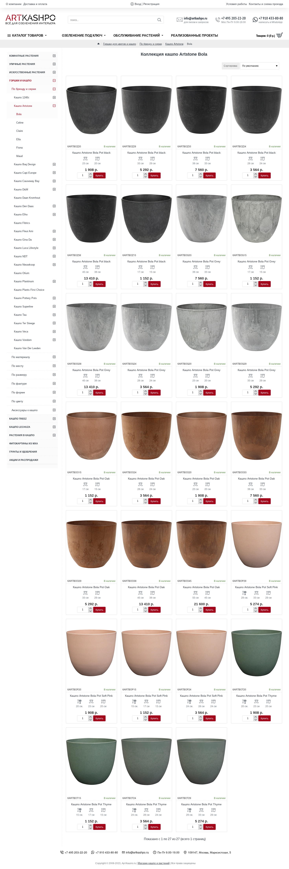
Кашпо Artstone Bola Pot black (91, 152)
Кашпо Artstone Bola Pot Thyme (256, 695)
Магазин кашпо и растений (153, 863)
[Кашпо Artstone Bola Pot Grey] (201, 218)
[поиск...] (159, 19)
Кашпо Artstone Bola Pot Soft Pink (256, 587)
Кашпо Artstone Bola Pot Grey (201, 261)
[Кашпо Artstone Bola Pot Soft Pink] (256, 544)
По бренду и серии (151, 44)
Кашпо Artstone (174, 44)
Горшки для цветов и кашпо (119, 44)
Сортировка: (231, 66)
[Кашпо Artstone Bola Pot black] (91, 110)
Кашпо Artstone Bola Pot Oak (91, 478)
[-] (90, 176)
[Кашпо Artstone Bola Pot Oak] (91, 436)
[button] (99, 175)
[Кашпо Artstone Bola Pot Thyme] (256, 653)
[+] (90, 174)
